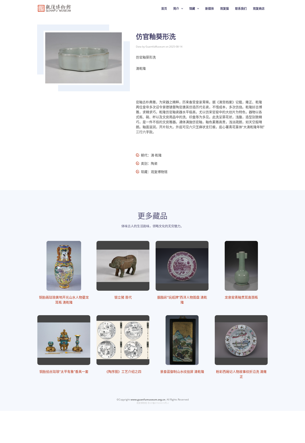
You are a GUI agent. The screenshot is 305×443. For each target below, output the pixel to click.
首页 (164, 8)
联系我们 (241, 8)
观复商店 (259, 8)
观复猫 (224, 8)
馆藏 (192, 8)
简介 (176, 8)
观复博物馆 (142, 403)
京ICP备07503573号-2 (158, 403)
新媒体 (209, 8)
